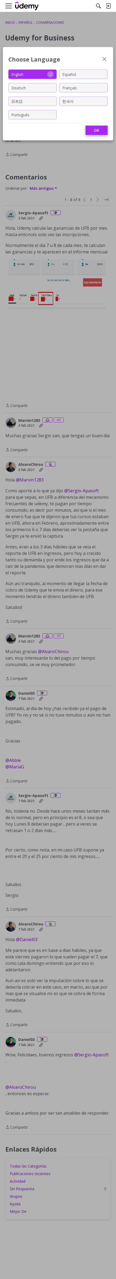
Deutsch (18, 87)
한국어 (68, 101)
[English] (27, 6)
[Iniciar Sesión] (108, 6)
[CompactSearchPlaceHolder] (98, 6)
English (17, 74)
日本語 (17, 101)
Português (20, 114)
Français (69, 87)
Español (69, 74)
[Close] (104, 59)
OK (96, 130)
